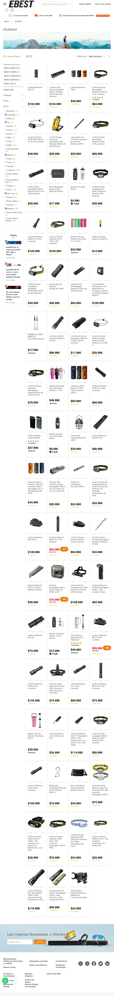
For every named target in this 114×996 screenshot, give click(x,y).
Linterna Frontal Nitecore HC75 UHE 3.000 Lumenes (56, 240)
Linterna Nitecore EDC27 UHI (99, 436)
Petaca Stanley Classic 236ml (34, 436)
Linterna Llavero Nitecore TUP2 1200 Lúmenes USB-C (77, 389)
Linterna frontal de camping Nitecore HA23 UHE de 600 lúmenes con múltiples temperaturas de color (100, 489)
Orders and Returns (38, 965)
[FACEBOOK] (94, 963)
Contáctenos (61, 961)
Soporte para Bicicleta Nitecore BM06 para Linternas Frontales (79, 894)
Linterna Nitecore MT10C (35, 636)
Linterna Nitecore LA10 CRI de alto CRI (56, 735)
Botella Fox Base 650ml (78, 188)
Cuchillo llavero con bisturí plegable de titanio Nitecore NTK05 (100, 540)
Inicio (6, 21)
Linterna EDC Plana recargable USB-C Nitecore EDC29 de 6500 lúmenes (56, 92)
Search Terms (9, 967)
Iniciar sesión (85, 4)
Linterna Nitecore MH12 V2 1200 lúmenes (56, 539)
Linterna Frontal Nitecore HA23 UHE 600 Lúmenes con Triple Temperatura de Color (79, 840)
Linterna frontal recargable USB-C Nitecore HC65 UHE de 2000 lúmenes (100, 738)
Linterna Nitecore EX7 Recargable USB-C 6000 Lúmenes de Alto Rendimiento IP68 (35, 895)
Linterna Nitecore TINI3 (78, 88)
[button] (97, 56)
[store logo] (21, 4)
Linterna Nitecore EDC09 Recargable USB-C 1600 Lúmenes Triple (100, 588)
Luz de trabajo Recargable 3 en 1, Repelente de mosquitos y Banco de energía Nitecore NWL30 (100, 290)
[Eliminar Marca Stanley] (18, 72)
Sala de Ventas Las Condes (31, 985)
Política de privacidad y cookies (13, 962)
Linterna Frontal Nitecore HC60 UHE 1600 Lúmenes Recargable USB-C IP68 (57, 842)
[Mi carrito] (12, 10)
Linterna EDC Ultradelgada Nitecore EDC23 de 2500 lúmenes (79, 287)
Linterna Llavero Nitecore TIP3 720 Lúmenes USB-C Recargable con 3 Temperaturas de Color (35, 487)
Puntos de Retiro (29, 981)
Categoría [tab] (7, 95)
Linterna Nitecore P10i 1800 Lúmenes (78, 686)
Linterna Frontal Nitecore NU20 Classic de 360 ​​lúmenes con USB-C (100, 340)
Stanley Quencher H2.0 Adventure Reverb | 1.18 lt (56, 388)
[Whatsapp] (80, 963)
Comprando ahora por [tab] (11, 64)
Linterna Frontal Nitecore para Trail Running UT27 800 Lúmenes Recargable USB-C (100, 790)
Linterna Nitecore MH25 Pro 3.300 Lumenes (35, 238)
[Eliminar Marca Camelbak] (20, 75)
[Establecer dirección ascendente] (109, 56)
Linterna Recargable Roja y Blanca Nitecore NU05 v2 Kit (57, 588)
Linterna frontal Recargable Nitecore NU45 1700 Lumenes (98, 140)
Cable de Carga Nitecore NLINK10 (100, 237)
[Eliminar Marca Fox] (15, 83)
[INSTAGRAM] (87, 963)
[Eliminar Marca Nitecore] (19, 79)
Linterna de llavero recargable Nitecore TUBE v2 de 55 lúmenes (79, 339)
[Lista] (30, 56)
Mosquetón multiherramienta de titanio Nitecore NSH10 (57, 789)
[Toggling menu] (4, 4)
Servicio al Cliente (8, 985)
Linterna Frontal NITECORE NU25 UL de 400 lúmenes (36, 139)
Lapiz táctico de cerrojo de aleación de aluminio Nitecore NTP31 (79, 140)
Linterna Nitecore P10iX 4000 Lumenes (35, 787)
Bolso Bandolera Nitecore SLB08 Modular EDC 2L (78, 787)
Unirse (40, 941)
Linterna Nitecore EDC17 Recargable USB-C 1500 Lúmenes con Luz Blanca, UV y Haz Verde (79, 739)
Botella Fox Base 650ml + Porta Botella (56, 635)
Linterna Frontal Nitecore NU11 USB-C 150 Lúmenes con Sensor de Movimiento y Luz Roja (35, 843)
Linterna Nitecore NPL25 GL (35, 538)
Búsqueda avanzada (39, 961)
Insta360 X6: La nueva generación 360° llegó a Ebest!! (13, 251)
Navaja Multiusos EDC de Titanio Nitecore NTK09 (35, 587)
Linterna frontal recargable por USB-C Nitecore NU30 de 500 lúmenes (99, 191)
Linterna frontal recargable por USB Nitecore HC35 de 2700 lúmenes (79, 588)
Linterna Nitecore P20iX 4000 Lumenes (35, 686)
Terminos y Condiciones (9, 974)
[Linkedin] (107, 963)
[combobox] (57, 4)
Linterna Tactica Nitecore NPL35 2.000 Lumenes (77, 539)
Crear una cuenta (103, 4)
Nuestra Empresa (29, 974)
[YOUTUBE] (100, 963)
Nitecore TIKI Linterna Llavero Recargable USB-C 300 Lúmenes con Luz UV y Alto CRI (57, 486)
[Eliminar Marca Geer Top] (19, 68)
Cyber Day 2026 (54, 973)
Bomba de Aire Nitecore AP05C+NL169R (56, 286)
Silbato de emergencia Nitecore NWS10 (78, 484)
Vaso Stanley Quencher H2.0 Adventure (77, 637)
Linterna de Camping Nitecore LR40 (78, 437)
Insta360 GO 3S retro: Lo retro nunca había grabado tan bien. (13, 273)
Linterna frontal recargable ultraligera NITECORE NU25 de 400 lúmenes (35, 288)
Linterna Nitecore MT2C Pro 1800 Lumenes (99, 388)
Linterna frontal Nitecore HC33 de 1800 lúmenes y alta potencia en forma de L (56, 688)
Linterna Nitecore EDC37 (35, 88)
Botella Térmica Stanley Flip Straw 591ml (35, 735)
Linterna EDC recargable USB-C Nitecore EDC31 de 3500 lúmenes (36, 190)
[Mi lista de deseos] (6, 10)
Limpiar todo (8, 89)
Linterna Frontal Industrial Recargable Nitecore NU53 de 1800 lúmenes (35, 390)
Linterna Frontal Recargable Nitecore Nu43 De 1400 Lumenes (99, 90)
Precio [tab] (6, 100)
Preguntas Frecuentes (61, 966)
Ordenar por (82, 56)
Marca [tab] (5, 106)
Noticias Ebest (9, 959)
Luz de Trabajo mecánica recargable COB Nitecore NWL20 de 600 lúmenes (57, 141)
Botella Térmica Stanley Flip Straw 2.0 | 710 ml (78, 238)
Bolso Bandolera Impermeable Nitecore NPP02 (56, 189)
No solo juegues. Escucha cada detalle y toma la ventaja (13, 296)
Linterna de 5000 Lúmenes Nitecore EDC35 (57, 338)
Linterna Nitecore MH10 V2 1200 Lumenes (99, 686)
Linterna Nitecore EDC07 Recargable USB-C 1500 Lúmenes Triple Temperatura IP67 (57, 895)
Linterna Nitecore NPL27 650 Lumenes (99, 637)
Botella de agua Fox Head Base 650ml (56, 436)
